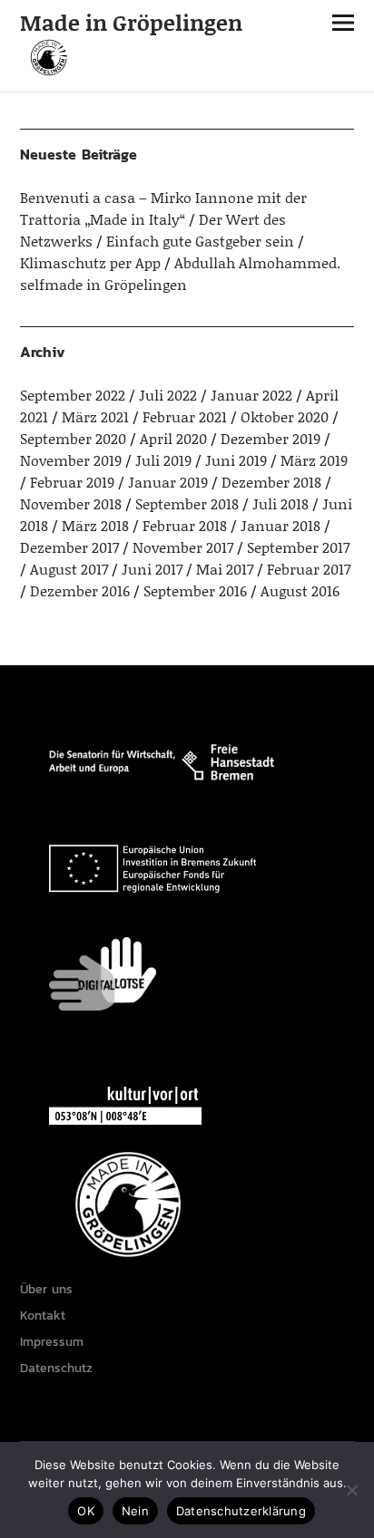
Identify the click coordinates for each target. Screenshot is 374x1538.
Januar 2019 (168, 481)
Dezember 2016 (80, 590)
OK (85, 1511)
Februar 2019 (72, 481)
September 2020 (73, 438)
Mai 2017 (224, 568)
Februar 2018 (185, 525)
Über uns (46, 1289)
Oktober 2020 (285, 416)
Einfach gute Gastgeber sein (200, 240)
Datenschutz (56, 1368)
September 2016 (195, 590)
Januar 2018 (280, 525)
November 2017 (183, 547)
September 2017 (298, 547)
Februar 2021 (185, 416)
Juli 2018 (280, 503)
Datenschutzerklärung (241, 1511)
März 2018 (95, 525)
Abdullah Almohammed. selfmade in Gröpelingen (180, 273)
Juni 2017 (152, 568)
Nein (135, 1511)
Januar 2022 (251, 394)
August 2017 (69, 568)
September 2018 (187, 503)
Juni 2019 (236, 460)
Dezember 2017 (69, 547)
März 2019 (314, 460)
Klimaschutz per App (90, 262)
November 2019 (71, 460)
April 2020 (173, 438)
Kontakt (42, 1315)
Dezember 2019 (270, 438)
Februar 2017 (308, 568)
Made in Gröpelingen (131, 22)
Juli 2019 (163, 460)
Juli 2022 (168, 394)
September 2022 (72, 394)
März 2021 (95, 416)
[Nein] (351, 1490)
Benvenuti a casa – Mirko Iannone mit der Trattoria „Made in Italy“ (163, 208)
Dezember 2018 (271, 481)
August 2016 (300, 590)
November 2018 (71, 503)
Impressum (52, 1341)
